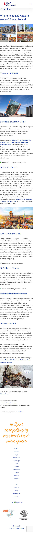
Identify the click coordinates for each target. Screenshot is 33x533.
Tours (16, 484)
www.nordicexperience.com (8, 403)
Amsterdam (16, 470)
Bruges (16, 472)
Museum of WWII (9, 73)
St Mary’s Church (8, 167)
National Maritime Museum (13, 293)
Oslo (16, 464)
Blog (16, 490)
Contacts (16, 496)
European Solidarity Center (13, 121)
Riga (16, 455)
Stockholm (16, 458)
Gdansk (16, 475)
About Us (16, 487)
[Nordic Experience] (10, 4)
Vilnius (16, 467)
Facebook (20, 412)
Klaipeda (16, 478)
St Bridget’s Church (9, 268)
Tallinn (16, 449)
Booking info (16, 493)
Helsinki (16, 452)
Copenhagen (16, 461)
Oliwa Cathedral (8, 323)
